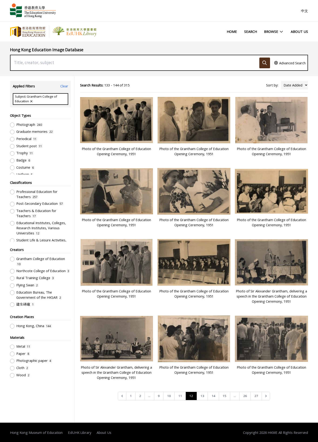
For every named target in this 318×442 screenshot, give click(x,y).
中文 (304, 10)
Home (232, 31)
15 (224, 396)
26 (245, 396)
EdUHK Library (79, 432)
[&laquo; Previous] (122, 396)
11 (180, 396)
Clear (64, 86)
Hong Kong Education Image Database (46, 49)
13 (202, 396)
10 (169, 396)
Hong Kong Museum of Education (36, 432)
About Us (299, 31)
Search (250, 31)
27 (256, 396)
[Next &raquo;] (266, 396)
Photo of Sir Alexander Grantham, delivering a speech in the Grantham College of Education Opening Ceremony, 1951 (271, 296)
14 (213, 396)
